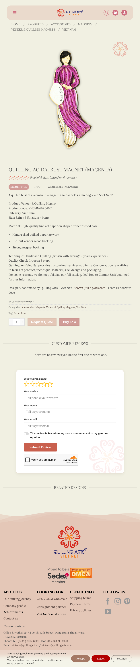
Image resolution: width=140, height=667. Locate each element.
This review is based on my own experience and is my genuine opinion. (69, 435)
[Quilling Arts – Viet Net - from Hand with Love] (70, 12)
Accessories (61, 24)
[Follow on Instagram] (117, 601)
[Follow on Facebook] (108, 601)
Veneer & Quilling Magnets (33, 29)
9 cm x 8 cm (20, 313)
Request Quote (41, 322)
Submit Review (40, 447)
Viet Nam (69, 29)
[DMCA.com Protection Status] (81, 572)
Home (15, 24)
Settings (122, 658)
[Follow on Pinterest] (127, 601)
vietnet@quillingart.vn (25, 645)
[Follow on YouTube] (108, 611)
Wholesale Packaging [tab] (63, 186)
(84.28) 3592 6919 (28, 640)
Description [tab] (18, 186)
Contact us (10, 618)
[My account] (124, 13)
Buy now (68, 322)
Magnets (85, 24)
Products (36, 24)
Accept (81, 658)
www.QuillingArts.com (90, 288)
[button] (14, 12)
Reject (100, 658)
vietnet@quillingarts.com (57, 645)
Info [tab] (37, 186)
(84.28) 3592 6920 (57, 640)
